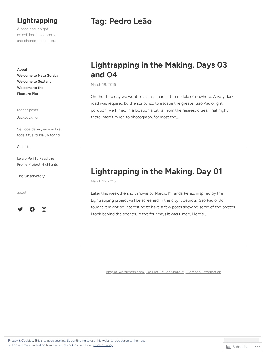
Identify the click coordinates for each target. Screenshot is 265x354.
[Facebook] (32, 209)
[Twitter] (20, 209)
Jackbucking (27, 117)
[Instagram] (44, 209)
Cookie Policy (103, 345)
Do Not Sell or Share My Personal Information (183, 272)
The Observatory (31, 176)
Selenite (24, 147)
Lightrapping (37, 20)
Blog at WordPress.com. (125, 272)
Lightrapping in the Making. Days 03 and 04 (159, 70)
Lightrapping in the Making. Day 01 (156, 171)
